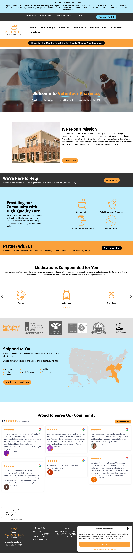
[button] (129, 529)
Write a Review (124, 421)
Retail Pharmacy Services (111, 212)
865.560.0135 (43, 531)
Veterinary (62, 303)
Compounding (81, 212)
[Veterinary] (62, 295)
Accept (104, 544)
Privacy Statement (110, 549)
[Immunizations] (111, 220)
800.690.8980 (43, 534)
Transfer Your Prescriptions (82, 229)
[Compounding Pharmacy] (121, 332)
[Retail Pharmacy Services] (111, 204)
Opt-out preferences (98, 549)
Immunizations (111, 229)
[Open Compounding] (54, 27)
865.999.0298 (42, 539)
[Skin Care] (107, 295)
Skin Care (107, 303)
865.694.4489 (42, 537)
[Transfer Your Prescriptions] (82, 220)
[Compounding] (82, 204)
